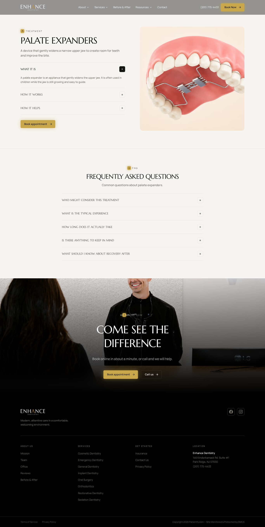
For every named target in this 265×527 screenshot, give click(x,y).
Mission (25, 453)
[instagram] (240, 411)
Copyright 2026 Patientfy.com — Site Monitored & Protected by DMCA (208, 521)
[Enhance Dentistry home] (50, 411)
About (82, 7)
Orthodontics (86, 486)
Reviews (25, 473)
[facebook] (231, 411)
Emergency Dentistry (90, 460)
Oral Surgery (85, 479)
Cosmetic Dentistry (89, 453)
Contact (162, 7)
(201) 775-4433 (209, 7)
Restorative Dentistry (90, 493)
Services (99, 7)
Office (24, 466)
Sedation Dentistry (89, 499)
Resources (142, 7)
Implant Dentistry (88, 473)
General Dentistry (88, 466)
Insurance (141, 453)
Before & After (122, 7)
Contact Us (142, 460)
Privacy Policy (143, 466)
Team (24, 460)
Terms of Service (29, 521)
